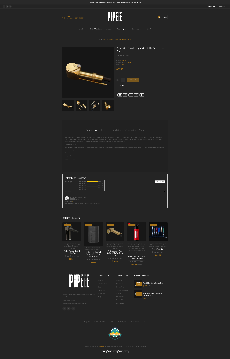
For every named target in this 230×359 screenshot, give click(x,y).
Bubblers (131, 245)
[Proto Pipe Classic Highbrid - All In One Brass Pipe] (68, 105)
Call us (68, 16)
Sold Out (133, 80)
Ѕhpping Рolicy (120, 297)
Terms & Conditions (122, 290)
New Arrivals (135, 246)
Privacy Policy (120, 287)
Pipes (111, 246)
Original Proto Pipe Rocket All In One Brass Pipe (115, 253)
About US (119, 280)
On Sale (142, 246)
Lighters (73, 245)
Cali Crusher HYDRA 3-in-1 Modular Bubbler (136, 258)
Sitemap (118, 293)
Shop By (76, 246)
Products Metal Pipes (134, 250)
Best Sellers (76, 243)
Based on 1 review (70, 183)
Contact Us (119, 284)
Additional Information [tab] (124, 130)
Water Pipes (136, 254)
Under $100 (72, 248)
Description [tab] (92, 130)
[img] (74, 197)
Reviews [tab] (105, 130)
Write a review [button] (160, 182)
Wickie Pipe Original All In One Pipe (72, 252)
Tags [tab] (141, 130)
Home (100, 39)
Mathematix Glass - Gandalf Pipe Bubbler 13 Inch (153, 294)
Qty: (117, 80)
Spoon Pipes (132, 252)
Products (70, 246)
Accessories (101, 293)
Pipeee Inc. (101, 346)
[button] (120, 55)
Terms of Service (121, 300)
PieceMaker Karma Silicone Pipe (153, 283)
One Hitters (131, 248)
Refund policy (120, 303)
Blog (99, 297)
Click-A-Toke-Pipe (158, 249)
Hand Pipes (67, 245)
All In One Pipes (68, 243)
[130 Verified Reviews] (115, 340)
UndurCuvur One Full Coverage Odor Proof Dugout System (93, 254)
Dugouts (98, 247)
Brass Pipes (110, 245)
